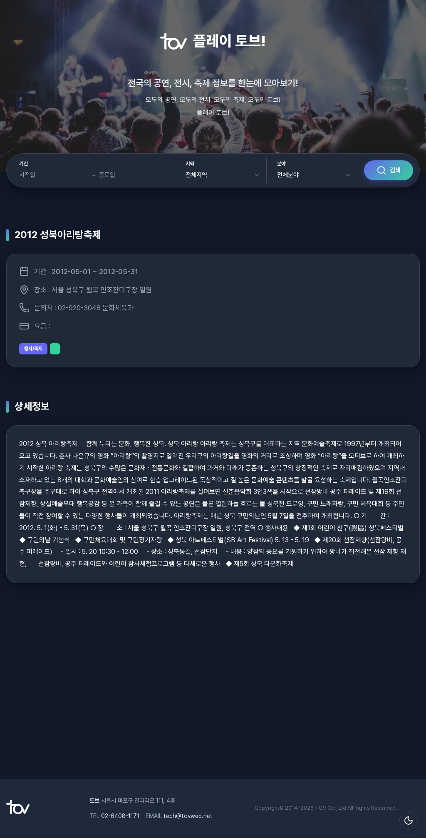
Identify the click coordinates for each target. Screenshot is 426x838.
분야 (281, 164)
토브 (94, 800)
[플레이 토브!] (18, 812)
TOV (320, 808)
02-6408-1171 (120, 816)
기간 (23, 164)
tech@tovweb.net (188, 816)
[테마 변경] (408, 820)
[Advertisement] (213, 696)
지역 (190, 164)
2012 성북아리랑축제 (58, 235)
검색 (395, 170)
